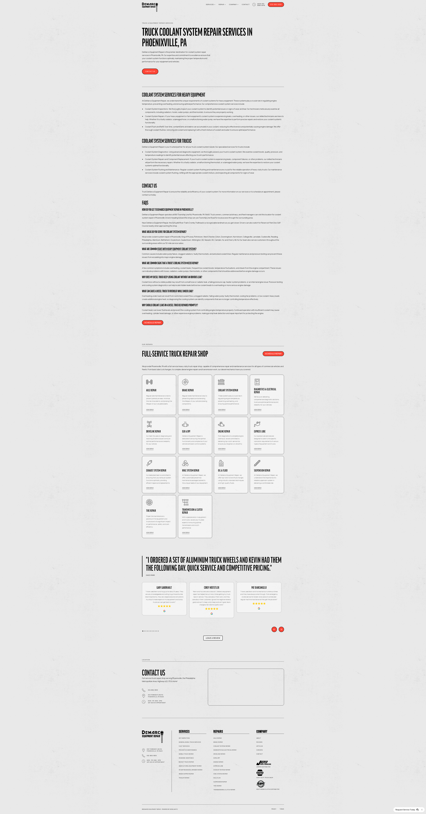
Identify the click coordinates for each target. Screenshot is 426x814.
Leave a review (213, 638)
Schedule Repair (152, 322)
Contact (245, 4)
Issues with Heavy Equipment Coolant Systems (176, 249)
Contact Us (150, 71)
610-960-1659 (276, 4)
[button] (210, 4)
